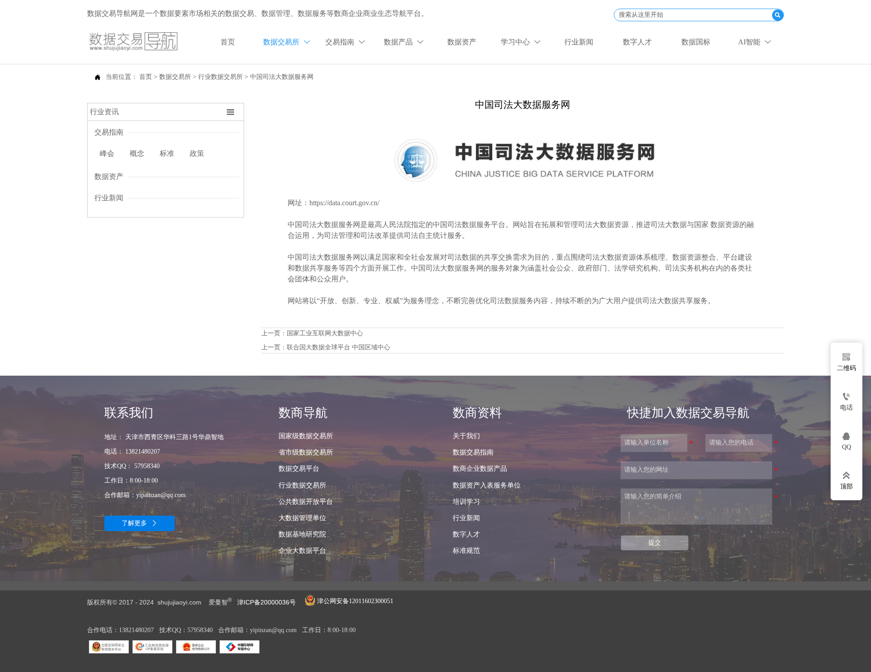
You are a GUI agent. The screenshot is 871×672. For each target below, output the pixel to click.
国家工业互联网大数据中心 (325, 333)
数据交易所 (175, 76)
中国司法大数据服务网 (281, 76)
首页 (145, 76)
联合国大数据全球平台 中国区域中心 (338, 347)
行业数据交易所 (220, 76)
